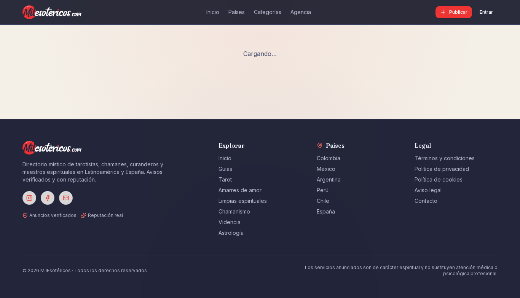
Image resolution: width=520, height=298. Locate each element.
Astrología (231, 232)
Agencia (300, 12)
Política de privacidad (442, 169)
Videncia (230, 222)
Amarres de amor (240, 190)
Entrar (486, 12)
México (326, 169)
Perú (323, 190)
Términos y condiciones (445, 158)
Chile (323, 201)
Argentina (329, 179)
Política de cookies (439, 179)
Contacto (426, 201)
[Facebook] (47, 198)
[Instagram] (29, 198)
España (326, 211)
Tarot (225, 179)
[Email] (66, 198)
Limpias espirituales (243, 201)
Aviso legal (428, 190)
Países (236, 12)
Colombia (328, 158)
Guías (225, 169)
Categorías (267, 12)
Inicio (212, 12)
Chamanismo (234, 211)
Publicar (458, 12)
